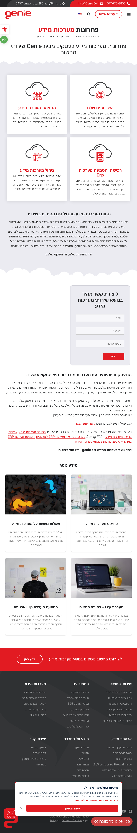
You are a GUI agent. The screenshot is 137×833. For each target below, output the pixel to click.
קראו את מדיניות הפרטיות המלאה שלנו (96, 800)
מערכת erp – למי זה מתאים (101, 607)
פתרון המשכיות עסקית (119, 709)
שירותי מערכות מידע (35, 692)
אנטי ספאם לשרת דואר (76, 715)
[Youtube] (124, 811)
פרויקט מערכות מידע (32, 432)
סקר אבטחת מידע (122, 776)
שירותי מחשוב (92, 36)
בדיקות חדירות (124, 758)
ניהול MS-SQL (38, 715)
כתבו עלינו (83, 758)
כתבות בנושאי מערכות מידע (93, 442)
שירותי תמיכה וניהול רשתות (117, 720)
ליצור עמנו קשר (85, 424)
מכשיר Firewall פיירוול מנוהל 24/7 (112, 764)
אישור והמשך (72, 808)
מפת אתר (40, 764)
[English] (80, 14)
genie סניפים (38, 747)
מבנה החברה (82, 764)
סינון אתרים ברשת (79, 720)
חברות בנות (83, 770)
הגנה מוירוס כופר (122, 753)
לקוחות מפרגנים (80, 776)
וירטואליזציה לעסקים (120, 703)
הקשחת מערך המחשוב (119, 747)
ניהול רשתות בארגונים (120, 698)
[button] (4, 29)
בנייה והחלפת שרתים (120, 715)
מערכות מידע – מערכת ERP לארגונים (60, 437)
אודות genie (82, 747)
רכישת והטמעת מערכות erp (100, 172)
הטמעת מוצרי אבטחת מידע (117, 770)
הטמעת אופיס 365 (78, 703)
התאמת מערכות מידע (34, 698)
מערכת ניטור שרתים (78, 698)
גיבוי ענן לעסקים (80, 692)
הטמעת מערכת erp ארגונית (36, 607)
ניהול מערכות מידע (37, 170)
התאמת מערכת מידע (37, 107)
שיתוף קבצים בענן (79, 709)
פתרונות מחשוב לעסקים (69, 36)
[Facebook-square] (130, 811)
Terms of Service (72, 820)
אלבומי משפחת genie (34, 758)
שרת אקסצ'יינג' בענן (78, 726)
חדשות (85, 753)
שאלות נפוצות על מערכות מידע (35, 523)
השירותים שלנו (100, 107)
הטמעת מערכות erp (35, 703)
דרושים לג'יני (39, 753)
